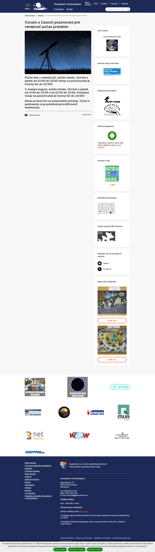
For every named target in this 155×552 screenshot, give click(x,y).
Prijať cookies (60, 549)
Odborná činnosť (32, 479)
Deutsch (124, 3)
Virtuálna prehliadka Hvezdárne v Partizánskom (38, 497)
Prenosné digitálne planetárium (38, 466)
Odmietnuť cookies (76, 549)
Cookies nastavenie (67, 538)
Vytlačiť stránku (34, 115)
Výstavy (28, 477)
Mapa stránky (88, 3)
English (104, 3)
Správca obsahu (65, 541)
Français (114, 3)
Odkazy (28, 488)
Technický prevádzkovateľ (121, 538)
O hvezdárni (59, 9)
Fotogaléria (29, 485)
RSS (96, 3)
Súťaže (28, 482)
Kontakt (69, 9)
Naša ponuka (30, 463)
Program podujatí (32, 471)
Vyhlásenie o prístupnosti (102, 538)
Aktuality (41, 15)
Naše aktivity (30, 474)
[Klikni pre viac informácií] (106, 208)
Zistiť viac (112, 320)
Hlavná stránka (30, 15)
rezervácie (83, 511)
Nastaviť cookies (95, 549)
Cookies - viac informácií (83, 538)
